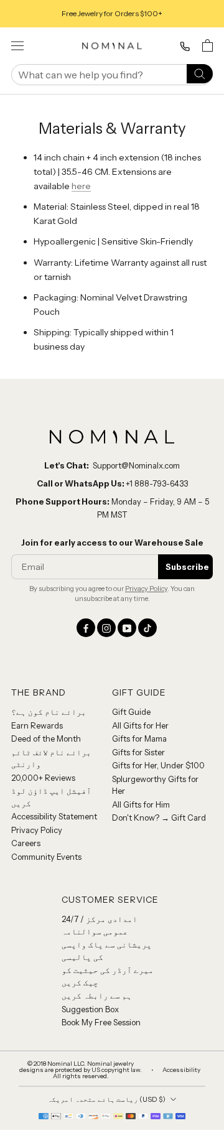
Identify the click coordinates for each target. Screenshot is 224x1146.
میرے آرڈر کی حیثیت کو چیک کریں (108, 976)
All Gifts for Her (140, 725)
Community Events (46, 857)
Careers (25, 843)
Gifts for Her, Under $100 (158, 765)
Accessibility (181, 1070)
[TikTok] (147, 627)
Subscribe (187, 567)
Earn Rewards (37, 725)
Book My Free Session (101, 1022)
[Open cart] (207, 45)
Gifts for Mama (139, 738)
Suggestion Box (90, 1009)
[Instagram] (106, 627)
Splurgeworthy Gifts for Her (155, 785)
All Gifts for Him (141, 804)
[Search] (199, 73)
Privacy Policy (146, 588)
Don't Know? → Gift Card (159, 817)
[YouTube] (127, 627)
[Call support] (185, 47)
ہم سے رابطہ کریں (97, 995)
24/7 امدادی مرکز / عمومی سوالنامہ (100, 925)
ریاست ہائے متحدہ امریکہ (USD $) (106, 1099)
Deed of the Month (46, 738)
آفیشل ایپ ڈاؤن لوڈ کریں (51, 797)
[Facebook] (86, 627)
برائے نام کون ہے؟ (48, 712)
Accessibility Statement (54, 816)
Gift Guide (131, 712)
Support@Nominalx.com (136, 465)
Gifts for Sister (138, 752)
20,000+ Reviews (43, 778)
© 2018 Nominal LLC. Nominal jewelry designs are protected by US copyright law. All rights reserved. (80, 1070)
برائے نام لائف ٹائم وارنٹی (51, 758)
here (81, 186)
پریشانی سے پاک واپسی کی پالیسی (107, 950)
